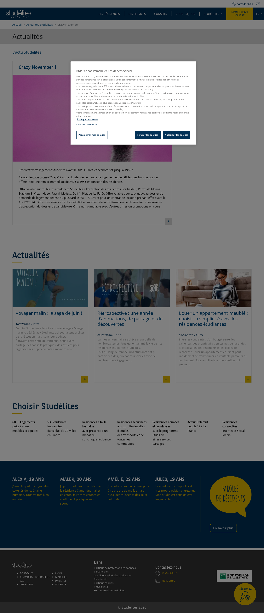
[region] (133, 103)
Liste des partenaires (87, 124)
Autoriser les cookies (176, 134)
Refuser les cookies (147, 134)
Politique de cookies (87, 119)
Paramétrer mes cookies (91, 134)
